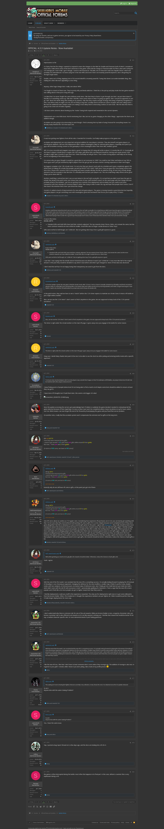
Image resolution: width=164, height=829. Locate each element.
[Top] (131, 822)
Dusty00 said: (49, 207)
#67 (133, 344)
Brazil (39, 704)
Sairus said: (48, 377)
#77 (133, 678)
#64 (133, 241)
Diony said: (48, 714)
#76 (133, 642)
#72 (133, 499)
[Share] (130, 60)
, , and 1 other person (63, 457)
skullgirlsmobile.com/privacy (43, 37)
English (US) (51, 822)
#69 (133, 405)
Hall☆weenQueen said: (52, 553)
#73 (133, 550)
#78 (133, 711)
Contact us (95, 822)
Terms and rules (105, 822)
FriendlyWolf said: (50, 281)
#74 (133, 579)
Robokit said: (49, 316)
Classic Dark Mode (38, 822)
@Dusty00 (108, 525)
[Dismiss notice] (133, 34)
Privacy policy (115, 822)
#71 (133, 465)
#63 (133, 204)
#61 (133, 60)
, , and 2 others (57, 196)
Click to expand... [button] (89, 661)
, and (56, 233)
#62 (133, 136)
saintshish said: (49, 244)
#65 (133, 278)
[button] (54, 23)
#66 (133, 313)
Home (127, 822)
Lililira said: (48, 681)
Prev (32, 55)
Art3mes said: (49, 468)
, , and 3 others (59, 128)
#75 (133, 611)
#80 (133, 772)
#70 (133, 436)
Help (122, 822)
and (54, 270)
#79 (133, 742)
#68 (133, 373)
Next (55, 55)
